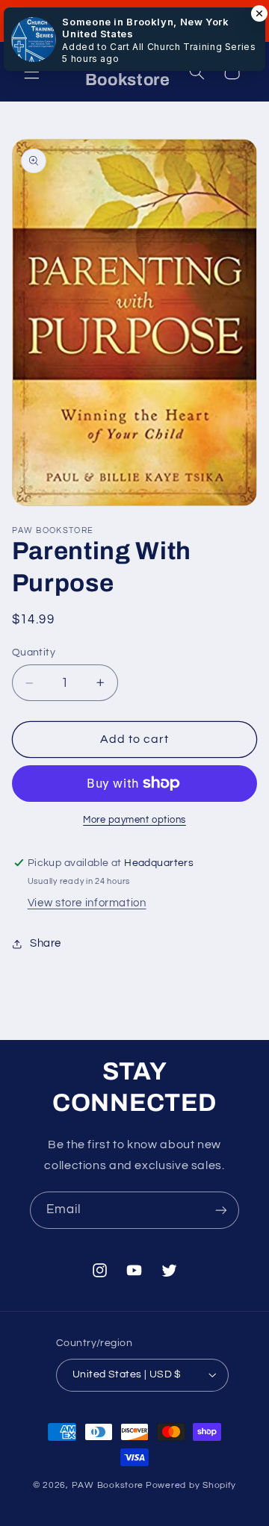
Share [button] (45, 943)
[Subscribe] (221, 1210)
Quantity (33, 652)
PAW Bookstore (108, 1485)
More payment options (134, 820)
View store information (87, 903)
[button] (31, 71)
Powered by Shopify (191, 1485)
